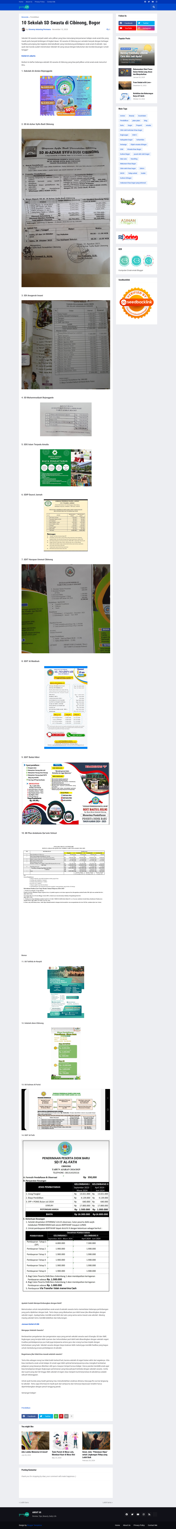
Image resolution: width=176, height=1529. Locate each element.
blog (145, 121)
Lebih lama (107, 1502)
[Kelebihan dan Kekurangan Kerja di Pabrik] (125, 96)
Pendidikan (34, 17)
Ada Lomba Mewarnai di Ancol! (35, 1452)
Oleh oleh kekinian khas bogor (131, 130)
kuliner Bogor (125, 154)
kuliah (143, 173)
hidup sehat (132, 173)
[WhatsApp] (56, 1416)
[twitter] (149, 2)
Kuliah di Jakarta (28, 56)
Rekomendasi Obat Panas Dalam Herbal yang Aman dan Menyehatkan (142, 71)
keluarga (123, 144)
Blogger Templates (34, 1525)
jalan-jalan (136, 121)
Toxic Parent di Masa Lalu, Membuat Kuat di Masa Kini (63, 1453)
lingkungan (124, 135)
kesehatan (142, 116)
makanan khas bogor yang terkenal (133, 183)
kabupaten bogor (126, 140)
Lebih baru (24, 1502)
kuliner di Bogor (125, 178)
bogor (130, 125)
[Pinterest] (61, 1416)
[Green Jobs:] (96, 1441)
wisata (148, 125)
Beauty (131, 116)
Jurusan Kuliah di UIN (30, 1324)
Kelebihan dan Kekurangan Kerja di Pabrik (143, 94)
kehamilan (140, 140)
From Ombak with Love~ (142, 82)
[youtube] (153, 2)
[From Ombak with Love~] (125, 85)
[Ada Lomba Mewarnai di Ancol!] (35, 1441)
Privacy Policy (40, 2)
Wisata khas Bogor (134, 149)
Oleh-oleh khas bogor (128, 168)
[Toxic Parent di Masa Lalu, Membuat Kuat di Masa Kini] (66, 1441)
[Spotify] (155, 1514)
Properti (139, 125)
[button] (153, 7)
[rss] (149, 1514)
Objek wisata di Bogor (138, 144)
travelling (134, 159)
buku (122, 125)
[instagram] (156, 2)
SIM (121, 149)
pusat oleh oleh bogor (141, 154)
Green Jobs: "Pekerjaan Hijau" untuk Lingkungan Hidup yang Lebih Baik (94, 1455)
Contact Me (51, 2)
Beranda (25, 17)
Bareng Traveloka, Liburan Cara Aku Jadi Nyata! (134, 54)
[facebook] (145, 2)
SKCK (122, 173)
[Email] (66, 1416)
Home (21, 2)
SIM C (134, 135)
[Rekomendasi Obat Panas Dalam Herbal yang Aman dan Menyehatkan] (125, 72)
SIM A (142, 168)
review (122, 116)
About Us (29, 2)
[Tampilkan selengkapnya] (71, 1416)
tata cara (123, 159)
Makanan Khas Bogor (128, 164)
